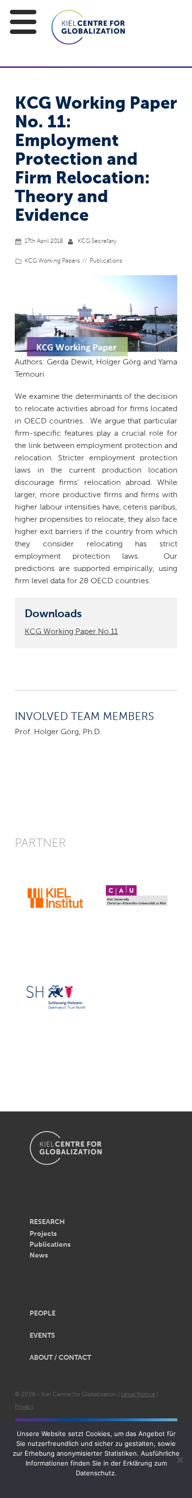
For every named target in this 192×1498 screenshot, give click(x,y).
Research (47, 1222)
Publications (106, 261)
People (43, 1313)
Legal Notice (138, 1395)
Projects (43, 1233)
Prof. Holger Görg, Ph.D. (58, 732)
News (39, 1255)
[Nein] (180, 1460)
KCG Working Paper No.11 (71, 632)
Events (42, 1335)
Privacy (24, 1407)
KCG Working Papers (52, 261)
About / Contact (60, 1357)
